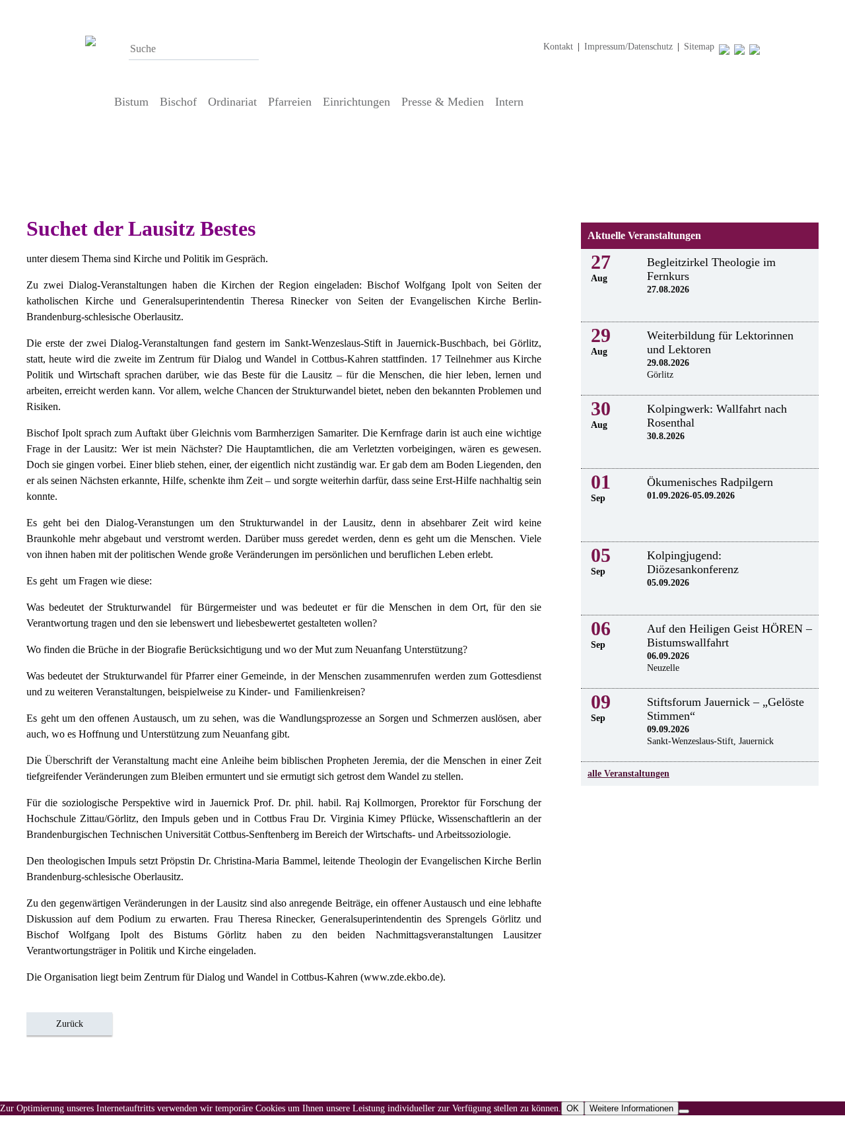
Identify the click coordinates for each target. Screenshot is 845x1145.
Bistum (131, 101)
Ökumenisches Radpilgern (710, 482)
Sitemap (699, 47)
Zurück (69, 1024)
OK (572, 1108)
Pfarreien (290, 101)
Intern (509, 101)
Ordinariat (232, 101)
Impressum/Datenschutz (628, 47)
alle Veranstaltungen (628, 774)
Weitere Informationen (631, 1108)
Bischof (178, 101)
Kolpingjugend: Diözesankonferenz (693, 562)
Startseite (96, 101)
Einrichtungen (356, 101)
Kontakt (558, 47)
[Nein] (684, 1111)
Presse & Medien (442, 101)
